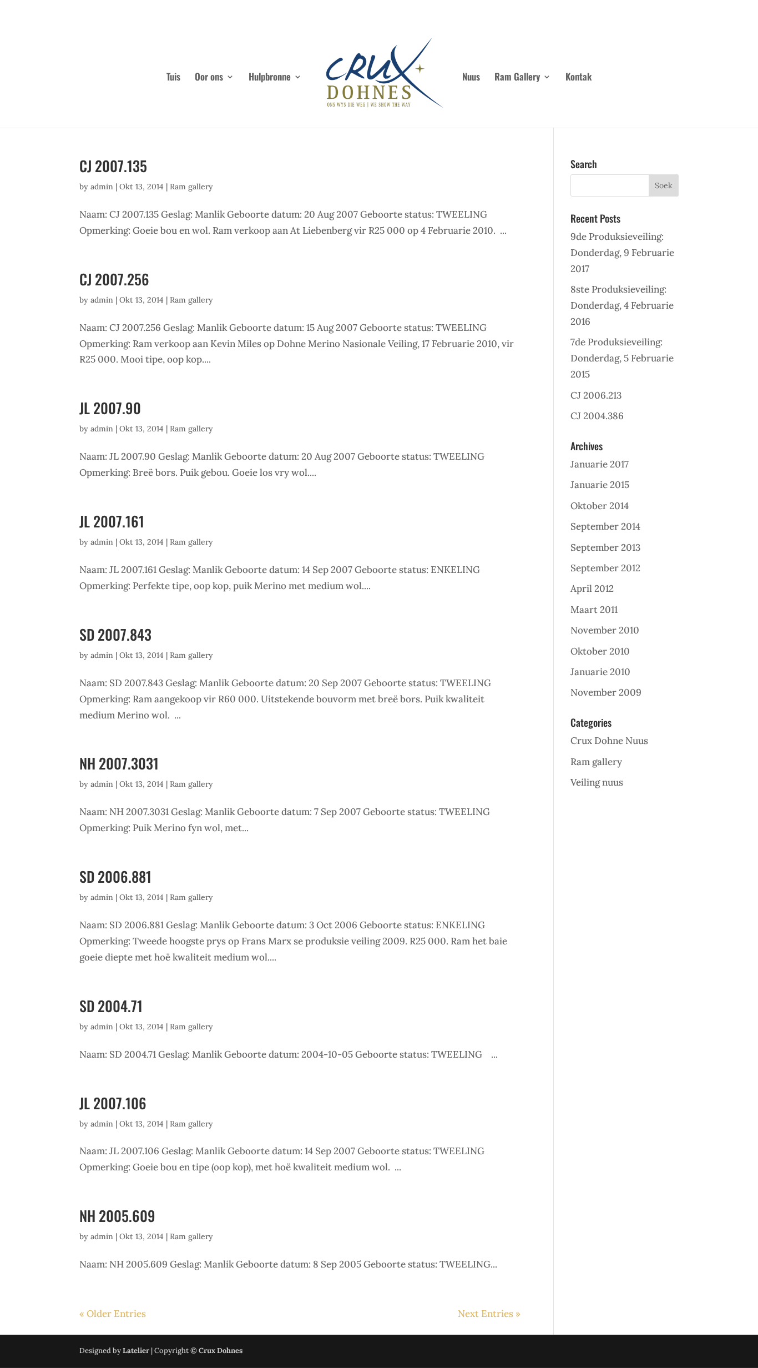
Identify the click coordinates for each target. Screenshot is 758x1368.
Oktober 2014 (599, 506)
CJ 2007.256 (114, 279)
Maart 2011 (594, 609)
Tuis (173, 78)
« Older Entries (112, 1313)
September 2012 (605, 568)
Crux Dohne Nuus (609, 741)
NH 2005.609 (117, 1215)
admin (101, 187)
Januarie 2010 (600, 672)
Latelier (136, 1350)
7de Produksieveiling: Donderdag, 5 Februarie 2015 (622, 358)
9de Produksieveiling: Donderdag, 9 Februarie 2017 (622, 252)
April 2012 (592, 588)
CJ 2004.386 (597, 416)
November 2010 (604, 630)
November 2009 (605, 692)
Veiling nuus (596, 782)
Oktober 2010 (600, 651)
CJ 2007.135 (113, 166)
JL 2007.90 (110, 408)
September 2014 (605, 526)
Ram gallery (191, 187)
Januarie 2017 (599, 464)
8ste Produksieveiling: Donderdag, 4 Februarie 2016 (622, 305)
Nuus (471, 78)
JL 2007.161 (111, 521)
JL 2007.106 (112, 1103)
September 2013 (605, 547)
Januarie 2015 (599, 485)
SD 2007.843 (115, 634)
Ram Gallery (517, 78)
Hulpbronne (270, 78)
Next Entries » (489, 1313)
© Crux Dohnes (216, 1350)
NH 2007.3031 (119, 763)
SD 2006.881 (115, 876)
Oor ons (209, 78)
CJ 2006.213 (595, 395)
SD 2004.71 (111, 1006)
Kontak (578, 78)
